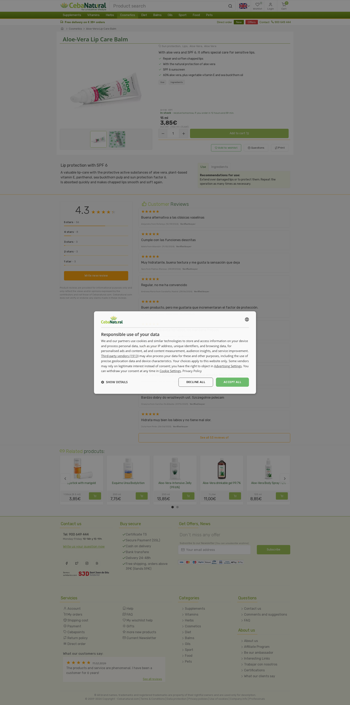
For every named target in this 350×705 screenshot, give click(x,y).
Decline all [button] (195, 382)
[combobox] (247, 319)
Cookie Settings (170, 371)
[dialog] (175, 352)
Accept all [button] (232, 382)
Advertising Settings (228, 366)
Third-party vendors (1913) (120, 356)
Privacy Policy (192, 371)
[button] (114, 382)
